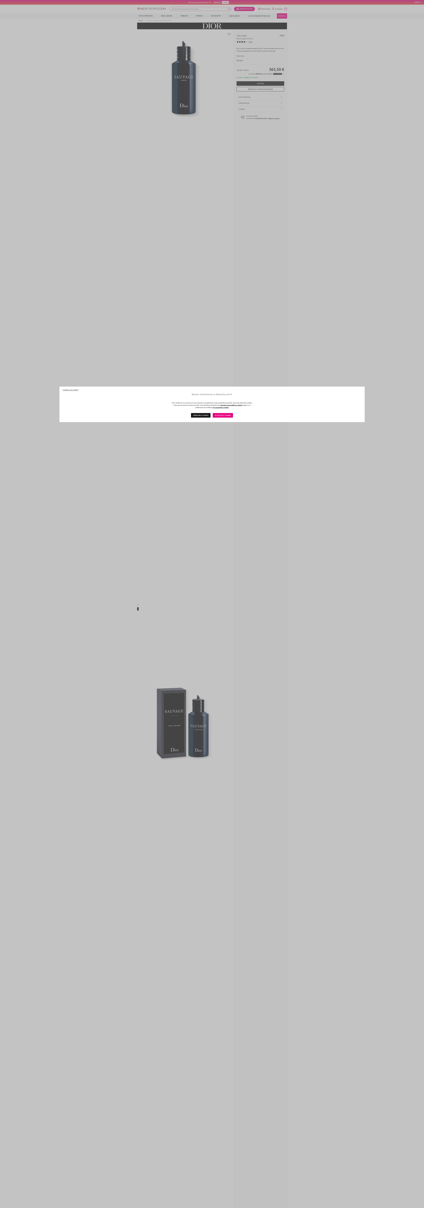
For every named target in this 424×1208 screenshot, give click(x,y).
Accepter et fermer (223, 415)
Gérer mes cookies (201, 415)
